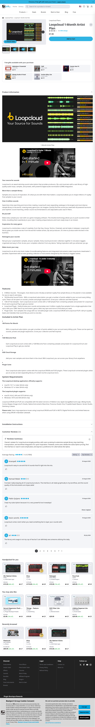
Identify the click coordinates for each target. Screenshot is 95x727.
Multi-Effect (52, 577)
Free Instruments (8, 682)
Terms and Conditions (46, 664)
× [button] (93, 2)
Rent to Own (23, 682)
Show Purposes (84, 717)
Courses (21, 670)
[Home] (3, 18)
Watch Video (11, 41)
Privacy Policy (44, 667)
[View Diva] (36, 568)
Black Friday (23, 673)
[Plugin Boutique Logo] (6, 6)
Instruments (7, 664)
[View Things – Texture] (36, 601)
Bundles (5, 676)
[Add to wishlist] (91, 25)
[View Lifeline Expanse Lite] (82, 601)
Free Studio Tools (24, 667)
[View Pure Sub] (82, 568)
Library (20, 6)
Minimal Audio (55, 611)
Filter (50, 610)
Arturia (76, 579)
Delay (5, 577)
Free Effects (22, 664)
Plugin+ (21, 679)
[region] (47, 712)
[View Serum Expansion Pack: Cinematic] (13, 601)
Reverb (28, 610)
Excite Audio (77, 611)
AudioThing (31, 611)
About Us (60, 667)
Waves (7, 644)
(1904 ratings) (64, 30)
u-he (29, 579)
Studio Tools (7, 667)
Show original (86, 510)
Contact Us (61, 664)
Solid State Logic (9, 579)
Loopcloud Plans (9, 18)
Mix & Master (7, 642)
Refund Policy (44, 670)
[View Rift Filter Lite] (59, 601)
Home (15, 6)
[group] (13, 574)
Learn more (61, 2)
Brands (5, 685)
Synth (28, 577)
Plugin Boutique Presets (11, 611)
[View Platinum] (13, 633)
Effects (5, 670)
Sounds (5, 673)
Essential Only (84, 712)
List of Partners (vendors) (53, 723)
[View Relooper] (59, 568)
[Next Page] (61, 551)
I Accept (84, 707)
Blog (4, 679)
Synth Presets (7, 610)
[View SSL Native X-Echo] (13, 568)
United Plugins (55, 579)
